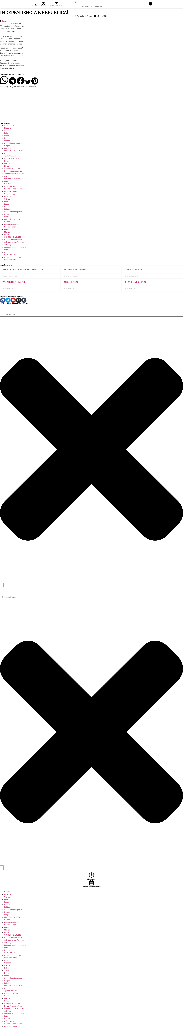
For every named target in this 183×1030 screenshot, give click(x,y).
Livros (6, 166)
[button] (4, 81)
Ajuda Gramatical (11, 156)
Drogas (7, 146)
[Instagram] (18, 300)
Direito (7, 138)
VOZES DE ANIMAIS (14, 282)
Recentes (43, 5)
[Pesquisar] (34, 3)
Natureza (8, 184)
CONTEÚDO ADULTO (12, 168)
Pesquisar (34, 5)
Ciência (7, 130)
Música (7, 163)
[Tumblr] (23, 300)
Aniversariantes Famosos (14, 174)
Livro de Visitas (10, 191)
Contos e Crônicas (11, 158)
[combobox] (91, 314)
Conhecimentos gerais (13, 143)
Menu (150, 5)
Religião (7, 148)
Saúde (6, 135)
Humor (7, 153)
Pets (6, 181)
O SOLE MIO (71, 282)
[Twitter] (8, 300)
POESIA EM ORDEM (75, 269)
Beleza (7, 133)
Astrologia (8, 176)
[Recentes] (43, 3)
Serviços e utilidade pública (15, 179)
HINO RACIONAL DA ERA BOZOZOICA (24, 269)
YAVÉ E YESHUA (134, 269)
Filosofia (7, 128)
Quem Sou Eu (9, 125)
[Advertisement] (63, 105)
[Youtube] (13, 300)
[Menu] (150, 3)
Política (7, 141)
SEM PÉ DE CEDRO (135, 282)
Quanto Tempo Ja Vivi (13, 189)
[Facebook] (2, 300)
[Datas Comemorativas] (56, 3)
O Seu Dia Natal (10, 186)
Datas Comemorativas (56, 5)
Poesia (5, 21)
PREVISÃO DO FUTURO (13, 151)
